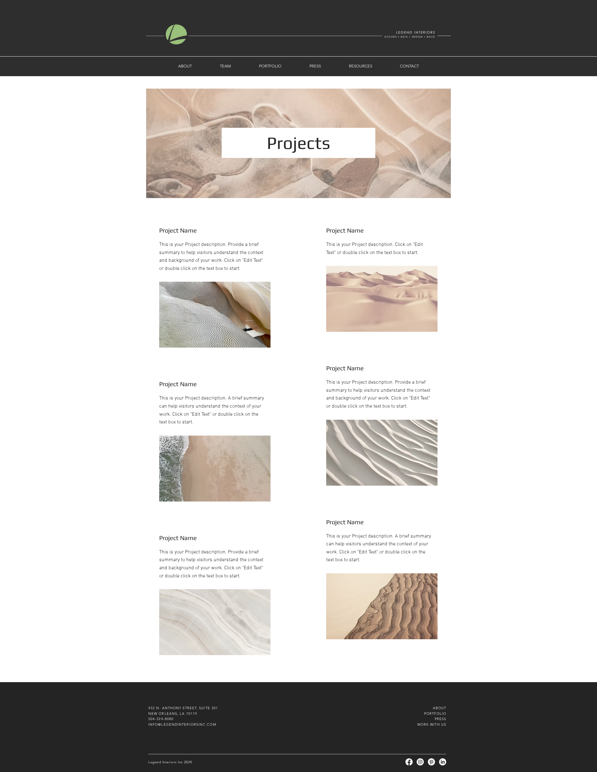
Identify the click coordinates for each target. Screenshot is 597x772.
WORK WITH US (431, 724)
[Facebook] (409, 761)
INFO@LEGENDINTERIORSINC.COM (182, 724)
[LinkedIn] (442, 761)
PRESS (441, 719)
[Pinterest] (431, 761)
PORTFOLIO (435, 713)
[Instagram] (420, 761)
